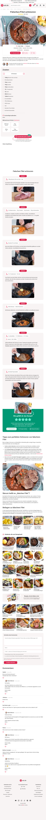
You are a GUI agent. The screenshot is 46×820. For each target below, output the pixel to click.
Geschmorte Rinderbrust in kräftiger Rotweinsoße (36, 548)
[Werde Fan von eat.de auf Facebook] (30, 800)
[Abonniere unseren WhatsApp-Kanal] (21, 800)
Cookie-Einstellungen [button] (38, 796)
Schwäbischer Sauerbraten (37, 562)
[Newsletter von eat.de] (23, 597)
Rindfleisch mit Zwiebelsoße (6, 590)
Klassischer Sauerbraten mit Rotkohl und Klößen (8, 548)
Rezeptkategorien (7, 786)
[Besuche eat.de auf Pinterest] (27, 800)
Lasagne (7, 792)
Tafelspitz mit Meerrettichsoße (18, 562)
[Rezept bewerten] (23, 419)
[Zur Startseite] (4, 5)
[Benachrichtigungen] (37, 5)
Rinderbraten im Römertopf (16, 590)
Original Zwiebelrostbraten (36, 630)
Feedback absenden (10, 662)
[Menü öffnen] (43, 5)
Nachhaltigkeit (38, 792)
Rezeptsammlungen (7, 788)
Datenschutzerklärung (38, 790)
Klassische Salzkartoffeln (6, 528)
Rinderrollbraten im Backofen (27, 590)
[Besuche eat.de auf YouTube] (16, 800)
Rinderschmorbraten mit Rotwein (7, 615)
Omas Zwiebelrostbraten (8, 630)
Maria (37, 63)
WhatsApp (24, 788)
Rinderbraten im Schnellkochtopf (20, 615)
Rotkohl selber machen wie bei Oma (17, 527)
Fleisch (8, 9)
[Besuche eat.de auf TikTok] (24, 800)
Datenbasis (16, 120)
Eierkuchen (8, 796)
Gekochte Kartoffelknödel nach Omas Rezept (28, 527)
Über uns (38, 788)
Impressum (38, 786)
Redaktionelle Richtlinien (38, 794)
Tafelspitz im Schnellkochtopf (7, 562)
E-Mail (24, 786)
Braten (12, 9)
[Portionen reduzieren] (4, 73)
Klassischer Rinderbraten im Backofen (36, 576)
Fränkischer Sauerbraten (26, 562)
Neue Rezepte (7, 790)
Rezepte (4, 9)
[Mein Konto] (40, 5)
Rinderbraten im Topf (21, 549)
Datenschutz (9, 659)
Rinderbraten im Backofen (22, 576)
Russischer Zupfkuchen (7, 794)
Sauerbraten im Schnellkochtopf (38, 590)
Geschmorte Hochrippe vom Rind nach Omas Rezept (36, 615)
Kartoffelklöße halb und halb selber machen (37, 527)
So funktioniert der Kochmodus (23, 138)
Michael (25, 63)
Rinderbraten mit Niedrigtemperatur (21, 629)
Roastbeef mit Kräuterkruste (6, 576)
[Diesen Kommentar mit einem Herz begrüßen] (3, 677)
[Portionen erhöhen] (24, 73)
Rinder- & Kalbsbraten (17, 9)
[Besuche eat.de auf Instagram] (19, 800)
